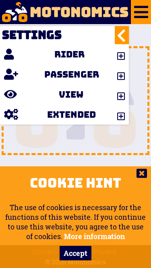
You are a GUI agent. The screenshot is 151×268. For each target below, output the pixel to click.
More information (94, 236)
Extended (71, 114)
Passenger (71, 74)
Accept (75, 253)
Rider (69, 54)
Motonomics (79, 12)
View (71, 94)
